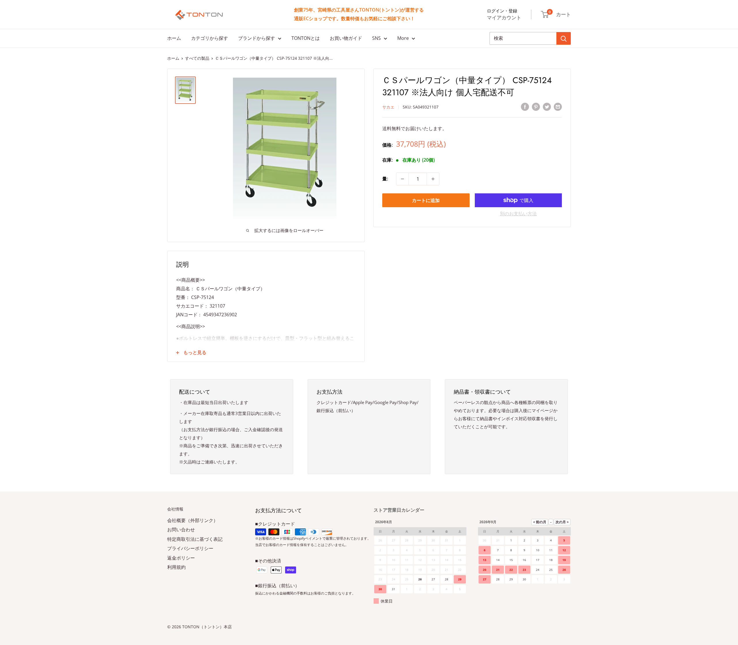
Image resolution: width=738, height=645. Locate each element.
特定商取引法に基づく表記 (195, 539)
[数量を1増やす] (433, 179)
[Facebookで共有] (525, 106)
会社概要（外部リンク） (192, 520)
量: (385, 178)
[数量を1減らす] (402, 179)
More (403, 38)
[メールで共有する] (558, 106)
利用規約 (176, 567)
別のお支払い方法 (518, 213)
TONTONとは (305, 38)
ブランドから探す (256, 38)
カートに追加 (426, 200)
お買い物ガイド (346, 38)
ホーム (174, 38)
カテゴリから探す (209, 38)
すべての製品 (197, 58)
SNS (376, 38)
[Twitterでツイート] (547, 106)
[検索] (563, 38)
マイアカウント (504, 17)
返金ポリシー (181, 558)
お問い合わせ (181, 529)
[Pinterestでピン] (536, 106)
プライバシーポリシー (190, 548)
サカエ (388, 107)
